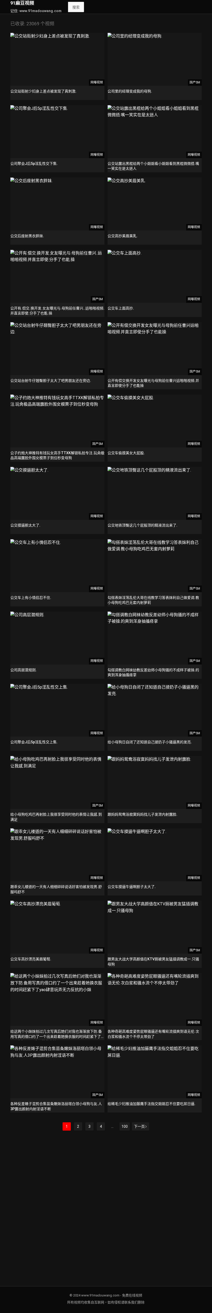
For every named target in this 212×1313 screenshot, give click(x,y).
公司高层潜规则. (23, 670)
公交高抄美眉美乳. (123, 236)
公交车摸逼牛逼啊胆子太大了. (132, 887)
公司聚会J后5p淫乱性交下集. (34, 163)
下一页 (139, 1126)
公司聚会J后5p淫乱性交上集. (34, 742)
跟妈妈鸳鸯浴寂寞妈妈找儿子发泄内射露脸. (142, 814)
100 (125, 1126)
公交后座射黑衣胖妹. (27, 236)
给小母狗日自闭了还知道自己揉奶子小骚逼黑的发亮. (150, 742)
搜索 (76, 7)
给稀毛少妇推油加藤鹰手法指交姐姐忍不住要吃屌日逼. (151, 1104)
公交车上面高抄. (121, 308)
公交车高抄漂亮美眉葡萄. (30, 959)
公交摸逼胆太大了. (25, 525)
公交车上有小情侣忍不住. (30, 598)
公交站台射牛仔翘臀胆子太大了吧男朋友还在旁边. (50, 381)
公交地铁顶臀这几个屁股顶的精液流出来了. (142, 525)
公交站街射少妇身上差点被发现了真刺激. (43, 91)
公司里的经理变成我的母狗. (130, 91)
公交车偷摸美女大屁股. (126, 453)
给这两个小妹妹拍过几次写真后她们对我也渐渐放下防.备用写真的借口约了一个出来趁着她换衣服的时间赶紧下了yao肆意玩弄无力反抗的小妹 (56, 1036)
